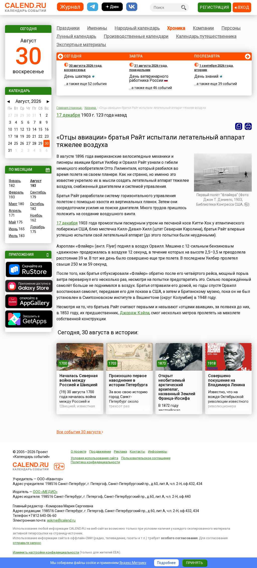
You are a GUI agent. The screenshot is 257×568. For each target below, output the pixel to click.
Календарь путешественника (206, 36)
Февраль (16, 192)
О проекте (78, 451)
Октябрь (37, 204)
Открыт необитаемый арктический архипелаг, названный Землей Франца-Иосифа (176, 387)
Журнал (70, 7)
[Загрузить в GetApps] (28, 319)
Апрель (15, 211)
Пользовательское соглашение (145, 458)
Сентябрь (38, 192)
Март (13, 204)
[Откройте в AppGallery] (28, 302)
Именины (97, 28)
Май (12, 222)
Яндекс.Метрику (132, 563)
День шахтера (77, 76)
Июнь (13, 229)
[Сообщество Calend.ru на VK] (131, 7)
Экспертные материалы (81, 44)
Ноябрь (36, 215)
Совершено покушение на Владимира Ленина (226, 380)
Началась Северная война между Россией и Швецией (78, 380)
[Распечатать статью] (248, 126)
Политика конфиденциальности (95, 462)
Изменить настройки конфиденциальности (46, 552)
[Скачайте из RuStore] (28, 270)
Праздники (68, 28)
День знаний (206, 76)
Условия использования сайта (94, 458)
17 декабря (68, 115)
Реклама (120, 451)
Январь (15, 181)
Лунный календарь (76, 36)
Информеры (157, 451)
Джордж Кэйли (134, 312)
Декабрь (37, 227)
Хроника (176, 28)
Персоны (231, 28)
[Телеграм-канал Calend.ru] (92, 7)
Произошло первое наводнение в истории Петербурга (128, 380)
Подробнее (166, 563)
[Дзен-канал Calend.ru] (112, 7)
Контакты (137, 451)
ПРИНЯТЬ (194, 563)
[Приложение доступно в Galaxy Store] (28, 287)
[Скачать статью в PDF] (238, 126)
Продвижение (100, 451)
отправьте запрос (27, 543)
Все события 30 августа (79, 432)
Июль (13, 236)
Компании (203, 28)
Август (35, 181)
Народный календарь (137, 28)
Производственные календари (136, 36)
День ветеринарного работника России (148, 78)
